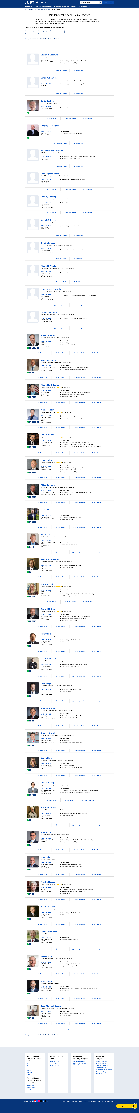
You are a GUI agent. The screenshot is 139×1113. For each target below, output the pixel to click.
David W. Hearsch (49, 78)
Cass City (29, 1070)
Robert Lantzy (47, 832)
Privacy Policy (100, 1101)
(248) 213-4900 (46, 937)
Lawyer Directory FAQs (102, 1065)
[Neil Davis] (33, 539)
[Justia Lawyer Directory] (31, 2)
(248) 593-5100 (46, 516)
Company (80, 1101)
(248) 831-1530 (46, 962)
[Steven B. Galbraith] (33, 59)
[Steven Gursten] (33, 340)
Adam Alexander (48, 360)
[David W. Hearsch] (33, 82)
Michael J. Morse (48, 410)
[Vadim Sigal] (33, 688)
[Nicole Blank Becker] (33, 389)
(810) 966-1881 (46, 107)
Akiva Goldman (48, 485)
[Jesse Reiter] (33, 514)
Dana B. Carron (47, 434)
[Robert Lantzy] (33, 837)
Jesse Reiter (46, 509)
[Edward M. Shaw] (33, 613)
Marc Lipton (46, 981)
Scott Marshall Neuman (51, 1006)
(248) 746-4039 (46, 813)
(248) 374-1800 (46, 615)
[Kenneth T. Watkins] (33, 564)
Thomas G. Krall (48, 733)
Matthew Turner (48, 807)
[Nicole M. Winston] (33, 270)
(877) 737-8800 (46, 491)
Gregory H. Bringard (50, 125)
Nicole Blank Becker (50, 385)
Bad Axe (29, 1064)
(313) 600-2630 (46, 156)
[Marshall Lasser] (33, 886)
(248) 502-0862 (46, 714)
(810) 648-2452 (46, 84)
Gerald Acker (47, 956)
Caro (28, 1074)
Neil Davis (45, 534)
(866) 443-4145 (46, 565)
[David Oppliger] (33, 105)
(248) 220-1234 (46, 689)
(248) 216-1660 (46, 590)
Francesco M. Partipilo (51, 289)
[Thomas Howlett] (33, 713)
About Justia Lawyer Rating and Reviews (103, 1072)
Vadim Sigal (46, 683)
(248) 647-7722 (46, 888)
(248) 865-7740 (46, 540)
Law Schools (57, 6)
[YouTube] (35, 1101)
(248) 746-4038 (46, 912)
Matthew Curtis (48, 907)
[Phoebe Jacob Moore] (33, 178)
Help (85, 1101)
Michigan (48, 9)
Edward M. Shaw (48, 609)
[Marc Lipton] (33, 986)
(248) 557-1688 (46, 987)
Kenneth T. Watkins (50, 559)
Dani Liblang (46, 758)
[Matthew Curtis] (33, 911)
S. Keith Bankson (48, 243)
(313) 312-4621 (46, 441)
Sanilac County (31, 1085)
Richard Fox (46, 634)
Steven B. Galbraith (49, 55)
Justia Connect (66, 1101)
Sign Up (111, 2)
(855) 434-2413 (46, 416)
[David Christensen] (33, 936)
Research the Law (47, 6)
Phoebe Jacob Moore (50, 173)
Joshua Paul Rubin (49, 312)
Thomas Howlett (48, 708)
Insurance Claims (54, 1061)
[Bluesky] (43, 1101)
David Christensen (49, 931)
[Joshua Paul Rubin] (33, 317)
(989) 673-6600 (46, 226)
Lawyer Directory (32, 9)
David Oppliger (47, 101)
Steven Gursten (48, 335)
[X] (45, 1101)
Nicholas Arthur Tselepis (52, 150)
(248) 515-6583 (46, 391)
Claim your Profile (101, 1067)
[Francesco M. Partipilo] (33, 293)
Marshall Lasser (48, 882)
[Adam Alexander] (33, 365)
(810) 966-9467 (46, 272)
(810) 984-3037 (46, 249)
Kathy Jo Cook (47, 584)
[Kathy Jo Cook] (33, 589)
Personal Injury (41, 9)
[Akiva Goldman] (33, 489)
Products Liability (55, 1066)
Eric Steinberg (47, 782)
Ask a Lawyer (37, 6)
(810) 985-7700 (46, 202)
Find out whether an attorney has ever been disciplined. (80, 1063)
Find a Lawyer (28, 6)
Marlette (29, 1072)
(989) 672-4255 (46, 179)
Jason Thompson (48, 658)
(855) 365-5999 (46, 838)
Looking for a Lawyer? (124, 1106)
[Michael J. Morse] (33, 414)
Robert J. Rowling (48, 196)
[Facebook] (37, 1101)
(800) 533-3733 (46, 788)
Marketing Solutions (84, 6)
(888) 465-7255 (46, 739)
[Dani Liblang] (33, 762)
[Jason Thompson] (33, 663)
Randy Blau (46, 857)
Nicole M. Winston (49, 266)
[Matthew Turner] (33, 812)
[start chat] (134, 1106)
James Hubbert (47, 460)
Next (69, 1030)
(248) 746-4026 (46, 640)
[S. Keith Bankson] (33, 247)
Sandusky (29, 1066)
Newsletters (74, 6)
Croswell (29, 1068)
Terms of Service (91, 1101)
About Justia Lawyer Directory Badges (101, 1062)
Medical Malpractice (55, 1064)
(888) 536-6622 (46, 764)
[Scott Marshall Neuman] (33, 1010)
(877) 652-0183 (46, 366)
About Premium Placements (104, 1069)
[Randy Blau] (33, 861)
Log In (105, 2)
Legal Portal (74, 1101)
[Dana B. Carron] (33, 439)
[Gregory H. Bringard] (33, 130)
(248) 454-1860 (46, 466)
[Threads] (41, 1101)
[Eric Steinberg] (33, 787)
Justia (26, 9)
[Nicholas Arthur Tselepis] (33, 155)
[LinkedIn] (33, 1101)
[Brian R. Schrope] (33, 224)
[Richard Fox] (33, 638)
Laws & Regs (65, 6)
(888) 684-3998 (46, 1012)
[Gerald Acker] (33, 961)
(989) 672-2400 (46, 131)
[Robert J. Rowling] (33, 201)
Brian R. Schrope (48, 220)
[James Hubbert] (33, 464)
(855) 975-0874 (46, 341)
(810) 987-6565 (46, 318)
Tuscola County (31, 1090)
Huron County (31, 1087)
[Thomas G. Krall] (33, 737)
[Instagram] (39, 1101)
